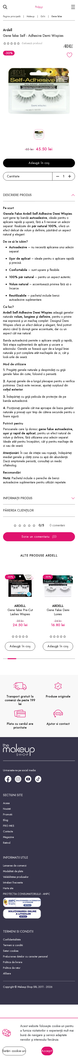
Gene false (56, 16)
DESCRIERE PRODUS (17, 195)
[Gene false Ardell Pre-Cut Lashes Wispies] (20, 586)
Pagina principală (11, 16)
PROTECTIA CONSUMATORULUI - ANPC (26, 894)
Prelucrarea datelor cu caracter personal (25, 956)
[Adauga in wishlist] (69, 55)
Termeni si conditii (13, 945)
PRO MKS (8, 826)
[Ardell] (68, 46)
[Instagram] (18, 779)
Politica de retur (11, 968)
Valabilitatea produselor (16, 877)
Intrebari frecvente (13, 882)
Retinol (6, 843)
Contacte (8, 831)
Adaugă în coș (39, 163)
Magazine (8, 837)
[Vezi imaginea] (39, 91)
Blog (5, 820)
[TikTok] (38, 779)
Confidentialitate (12, 939)
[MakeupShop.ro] (39, 7)
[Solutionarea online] (39, 914)
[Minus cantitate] (57, 176)
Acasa (6, 803)
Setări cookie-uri (14, 1051)
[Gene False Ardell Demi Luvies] (58, 586)
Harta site (8, 888)
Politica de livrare (12, 962)
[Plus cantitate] (69, 176)
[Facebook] (8, 779)
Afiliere (7, 973)
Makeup (30, 16)
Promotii (7, 814)
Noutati (7, 809)
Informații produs (17, 498)
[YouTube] (28, 779)
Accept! (47, 1051)
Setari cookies (10, 951)
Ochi (43, 16)
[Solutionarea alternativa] (39, 902)
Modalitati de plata (13, 871)
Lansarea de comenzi (15, 865)
